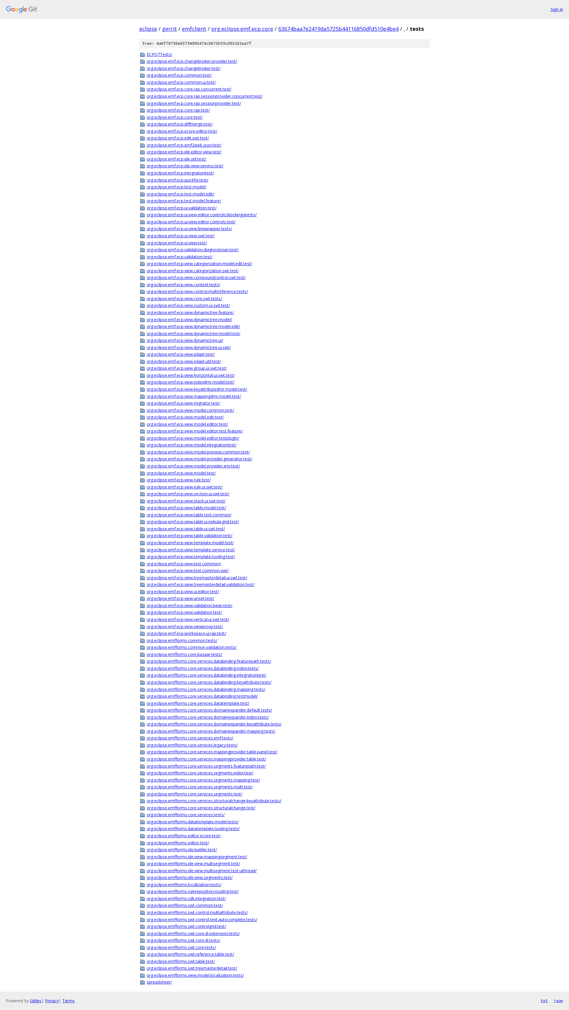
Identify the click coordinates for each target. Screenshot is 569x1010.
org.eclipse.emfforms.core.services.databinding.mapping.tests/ (206, 689)
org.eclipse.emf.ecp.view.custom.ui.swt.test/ (188, 305)
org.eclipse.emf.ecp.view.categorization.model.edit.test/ (199, 263)
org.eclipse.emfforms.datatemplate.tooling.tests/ (193, 828)
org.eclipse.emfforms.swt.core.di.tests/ (183, 940)
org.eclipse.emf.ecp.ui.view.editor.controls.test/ (191, 222)
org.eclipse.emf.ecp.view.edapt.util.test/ (184, 361)
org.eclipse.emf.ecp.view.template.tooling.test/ (191, 556)
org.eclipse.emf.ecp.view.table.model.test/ (186, 507)
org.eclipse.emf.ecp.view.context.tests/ (183, 284)
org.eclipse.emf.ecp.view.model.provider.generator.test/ (199, 459)
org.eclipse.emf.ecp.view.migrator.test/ (183, 403)
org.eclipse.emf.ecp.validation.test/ (179, 257)
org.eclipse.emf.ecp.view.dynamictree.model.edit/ (193, 326)
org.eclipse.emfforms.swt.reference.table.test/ (190, 954)
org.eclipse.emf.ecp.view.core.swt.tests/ (184, 298)
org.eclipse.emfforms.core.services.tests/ (186, 814)
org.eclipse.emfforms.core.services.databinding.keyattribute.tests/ (209, 682)
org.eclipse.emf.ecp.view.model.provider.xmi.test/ (193, 466)
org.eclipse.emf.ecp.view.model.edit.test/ (185, 417)
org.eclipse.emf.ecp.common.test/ (179, 75)
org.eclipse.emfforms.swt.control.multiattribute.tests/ (197, 912)
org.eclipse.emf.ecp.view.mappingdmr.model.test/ (194, 396)
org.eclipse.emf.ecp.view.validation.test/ (184, 612)
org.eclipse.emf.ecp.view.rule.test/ (179, 480)
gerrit (169, 28)
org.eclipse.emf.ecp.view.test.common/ (184, 563)
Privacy (52, 1000)
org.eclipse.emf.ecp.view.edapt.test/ (181, 354)
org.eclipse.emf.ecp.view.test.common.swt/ (188, 570)
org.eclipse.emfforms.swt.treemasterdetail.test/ (192, 968)
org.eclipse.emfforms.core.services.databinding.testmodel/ (202, 696)
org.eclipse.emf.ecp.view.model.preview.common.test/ (198, 452)
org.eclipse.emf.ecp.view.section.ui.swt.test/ (188, 494)
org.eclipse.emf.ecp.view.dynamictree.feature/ (190, 312)
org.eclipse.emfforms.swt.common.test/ (185, 905)
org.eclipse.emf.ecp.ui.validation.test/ (182, 208)
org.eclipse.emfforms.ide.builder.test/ (182, 849)
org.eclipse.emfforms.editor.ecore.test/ (184, 835)
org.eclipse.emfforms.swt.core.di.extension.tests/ (193, 933)
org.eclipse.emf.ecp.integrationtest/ (180, 173)
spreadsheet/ (159, 982)
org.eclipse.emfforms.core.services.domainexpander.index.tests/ (208, 717)
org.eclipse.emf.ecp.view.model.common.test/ (190, 410)
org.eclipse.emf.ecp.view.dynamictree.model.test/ (193, 333)
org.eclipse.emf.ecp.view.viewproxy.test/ (185, 626)
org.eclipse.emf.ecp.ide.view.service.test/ (185, 166)
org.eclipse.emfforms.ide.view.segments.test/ (190, 877)
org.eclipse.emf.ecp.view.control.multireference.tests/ (197, 291)
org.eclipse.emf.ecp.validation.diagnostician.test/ (193, 249)
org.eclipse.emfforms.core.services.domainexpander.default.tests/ (209, 710)
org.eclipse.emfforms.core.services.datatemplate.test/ (198, 703)
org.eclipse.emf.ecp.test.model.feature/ (184, 201)
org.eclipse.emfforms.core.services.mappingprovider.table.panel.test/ (212, 752)
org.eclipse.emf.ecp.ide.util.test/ (176, 159)
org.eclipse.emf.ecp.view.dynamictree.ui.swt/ (189, 347)
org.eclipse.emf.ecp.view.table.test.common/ (189, 515)
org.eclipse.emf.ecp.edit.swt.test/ (178, 138)
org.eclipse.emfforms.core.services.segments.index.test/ (200, 773)
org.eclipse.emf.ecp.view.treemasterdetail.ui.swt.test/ (197, 577)
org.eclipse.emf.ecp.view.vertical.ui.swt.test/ (188, 619)
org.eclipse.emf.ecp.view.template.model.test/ (190, 542)
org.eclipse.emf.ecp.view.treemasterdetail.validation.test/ (201, 584)
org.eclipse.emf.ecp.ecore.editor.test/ (182, 131)
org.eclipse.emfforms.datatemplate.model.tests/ (193, 822)
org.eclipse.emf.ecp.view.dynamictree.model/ (189, 319)
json (558, 1000)
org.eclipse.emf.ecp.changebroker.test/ (183, 68)
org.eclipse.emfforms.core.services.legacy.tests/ (192, 745)
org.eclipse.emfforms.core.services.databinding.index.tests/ (203, 668)
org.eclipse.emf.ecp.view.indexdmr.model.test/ (190, 382)
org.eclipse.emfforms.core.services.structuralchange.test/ (201, 808)
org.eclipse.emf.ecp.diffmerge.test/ (179, 124)
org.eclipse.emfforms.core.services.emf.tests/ (190, 738)
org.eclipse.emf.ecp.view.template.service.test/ (191, 550)
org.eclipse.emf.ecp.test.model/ (176, 187)
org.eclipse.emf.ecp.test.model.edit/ (180, 194)
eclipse (148, 28)
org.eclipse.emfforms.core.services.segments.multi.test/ (200, 787)
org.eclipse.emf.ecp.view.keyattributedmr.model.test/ (197, 389)
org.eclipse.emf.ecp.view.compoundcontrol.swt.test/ (196, 277)
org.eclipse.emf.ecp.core (242, 28)
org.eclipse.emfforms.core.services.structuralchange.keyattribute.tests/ (214, 800)
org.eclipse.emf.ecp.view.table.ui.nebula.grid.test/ (193, 521)
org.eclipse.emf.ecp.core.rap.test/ (178, 110)
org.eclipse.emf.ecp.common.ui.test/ (181, 82)
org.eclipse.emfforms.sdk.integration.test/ (186, 898)
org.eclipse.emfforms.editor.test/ (178, 843)
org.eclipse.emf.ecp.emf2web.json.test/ (184, 145)
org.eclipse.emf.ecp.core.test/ (175, 117)
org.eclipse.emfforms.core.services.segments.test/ (194, 794)
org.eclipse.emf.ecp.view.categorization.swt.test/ (193, 270)
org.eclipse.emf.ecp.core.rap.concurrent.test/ (189, 89)
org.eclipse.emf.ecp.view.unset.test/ (180, 598)
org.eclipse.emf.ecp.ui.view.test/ (177, 243)
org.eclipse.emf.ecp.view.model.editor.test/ (187, 424)
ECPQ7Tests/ (159, 54)
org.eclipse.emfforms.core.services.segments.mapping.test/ (203, 780)
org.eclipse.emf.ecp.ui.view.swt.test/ (181, 236)
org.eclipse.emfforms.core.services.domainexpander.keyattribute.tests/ (214, 724)
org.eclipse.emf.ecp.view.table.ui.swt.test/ (186, 529)
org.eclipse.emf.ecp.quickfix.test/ (177, 180)
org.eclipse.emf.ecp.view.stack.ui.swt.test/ (186, 501)
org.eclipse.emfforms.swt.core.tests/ (181, 947)
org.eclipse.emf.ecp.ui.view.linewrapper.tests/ (189, 228)
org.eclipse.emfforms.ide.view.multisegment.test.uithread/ (202, 870)
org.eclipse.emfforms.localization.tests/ (184, 884)
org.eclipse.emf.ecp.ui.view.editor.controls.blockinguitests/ (202, 214)
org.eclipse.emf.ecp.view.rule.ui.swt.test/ (185, 487)
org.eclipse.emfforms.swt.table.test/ (181, 961)
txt (544, 1000)
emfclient (194, 28)
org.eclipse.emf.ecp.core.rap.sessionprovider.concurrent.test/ (205, 96)
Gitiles (35, 1000)
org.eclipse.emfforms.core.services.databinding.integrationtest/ (206, 675)
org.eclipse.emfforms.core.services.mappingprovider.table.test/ (206, 759)
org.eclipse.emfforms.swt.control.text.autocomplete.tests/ (202, 919)
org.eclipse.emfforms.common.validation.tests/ (191, 647)
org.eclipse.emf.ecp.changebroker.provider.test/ (192, 61)
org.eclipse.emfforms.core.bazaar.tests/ (184, 654)
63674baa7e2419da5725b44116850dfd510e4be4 (338, 28)
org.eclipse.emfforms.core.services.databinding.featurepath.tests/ (209, 661)
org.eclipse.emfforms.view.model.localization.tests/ (195, 975)
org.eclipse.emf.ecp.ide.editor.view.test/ (184, 152)
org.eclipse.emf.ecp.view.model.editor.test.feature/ (195, 431)
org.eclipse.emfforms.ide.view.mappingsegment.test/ (197, 856)
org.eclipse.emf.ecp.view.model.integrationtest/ (191, 445)
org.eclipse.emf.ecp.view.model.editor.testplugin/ (193, 438)
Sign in (557, 9)
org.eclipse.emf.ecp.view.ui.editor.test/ (183, 591)
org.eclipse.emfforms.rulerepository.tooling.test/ (193, 891)
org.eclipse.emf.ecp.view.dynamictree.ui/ (185, 340)
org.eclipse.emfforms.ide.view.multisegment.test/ (193, 863)
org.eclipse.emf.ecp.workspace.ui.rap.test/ (186, 633)
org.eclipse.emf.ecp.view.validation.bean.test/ (189, 605)
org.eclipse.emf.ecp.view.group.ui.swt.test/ (187, 368)
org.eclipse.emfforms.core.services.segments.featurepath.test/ (206, 766)
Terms (68, 1000)
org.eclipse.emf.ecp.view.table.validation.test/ (189, 535)
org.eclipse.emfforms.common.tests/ (182, 640)
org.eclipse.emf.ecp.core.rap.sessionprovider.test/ (194, 103)
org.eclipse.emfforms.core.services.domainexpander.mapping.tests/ (211, 731)
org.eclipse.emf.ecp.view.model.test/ (181, 473)
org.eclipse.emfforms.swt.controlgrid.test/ (186, 926)
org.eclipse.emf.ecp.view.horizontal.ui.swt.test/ (191, 375)
